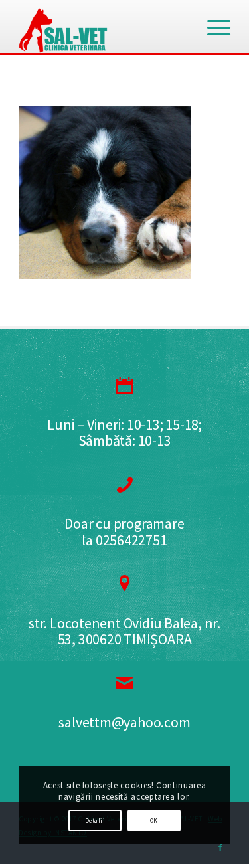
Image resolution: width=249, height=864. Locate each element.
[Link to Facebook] (220, 847)
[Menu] (212, 26)
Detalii (95, 820)
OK (154, 820)
